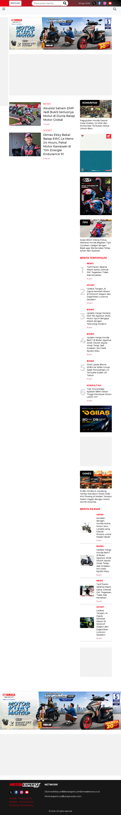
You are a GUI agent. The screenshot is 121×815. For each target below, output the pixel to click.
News (47, 103)
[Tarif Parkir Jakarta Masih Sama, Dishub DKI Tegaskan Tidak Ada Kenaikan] (87, 591)
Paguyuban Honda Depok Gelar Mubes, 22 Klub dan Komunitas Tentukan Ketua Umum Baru (94, 124)
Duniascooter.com (71, 796)
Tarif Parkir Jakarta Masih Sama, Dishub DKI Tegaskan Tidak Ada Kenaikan (97, 271)
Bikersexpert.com (71, 791)
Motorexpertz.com (54, 796)
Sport (47, 130)
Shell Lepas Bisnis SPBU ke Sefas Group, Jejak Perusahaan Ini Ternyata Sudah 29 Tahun (98, 370)
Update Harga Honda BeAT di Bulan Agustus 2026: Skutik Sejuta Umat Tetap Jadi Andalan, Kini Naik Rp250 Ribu (99, 344)
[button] (115, 9)
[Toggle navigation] (3, 9)
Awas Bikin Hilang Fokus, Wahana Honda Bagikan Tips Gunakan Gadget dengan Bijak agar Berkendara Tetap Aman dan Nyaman (95, 245)
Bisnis (90, 309)
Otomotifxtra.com (54, 791)
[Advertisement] (60, 74)
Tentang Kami (26, 802)
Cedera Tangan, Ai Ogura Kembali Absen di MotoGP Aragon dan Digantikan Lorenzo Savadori (99, 294)
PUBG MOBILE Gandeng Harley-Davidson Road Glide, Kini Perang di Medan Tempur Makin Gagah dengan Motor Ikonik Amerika (96, 496)
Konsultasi (94, 385)
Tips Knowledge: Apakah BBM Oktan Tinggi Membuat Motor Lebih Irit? (99, 393)
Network (15, 3)
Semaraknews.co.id (90, 791)
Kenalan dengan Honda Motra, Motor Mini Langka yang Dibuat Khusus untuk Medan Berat (103, 527)
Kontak (13, 798)
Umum (99, 514)
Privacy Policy (25, 798)
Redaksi (13, 802)
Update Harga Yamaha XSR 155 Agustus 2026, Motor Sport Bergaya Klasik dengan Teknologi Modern (99, 318)
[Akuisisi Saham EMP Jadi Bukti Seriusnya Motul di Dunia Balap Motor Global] (25, 113)
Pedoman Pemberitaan (21, 805)
